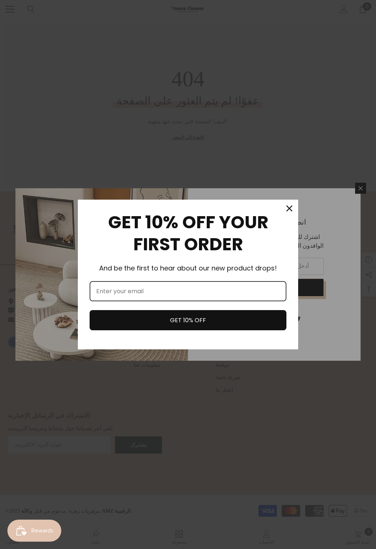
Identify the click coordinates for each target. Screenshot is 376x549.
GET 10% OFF (188, 320)
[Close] (289, 208)
